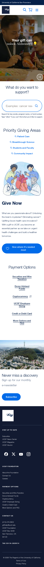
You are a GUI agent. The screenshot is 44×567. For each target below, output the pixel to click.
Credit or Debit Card (22, 313)
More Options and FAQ (22, 321)
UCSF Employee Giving (22, 304)
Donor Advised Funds (22, 287)
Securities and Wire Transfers (22, 277)
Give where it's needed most (23, 248)
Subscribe (11, 396)
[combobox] (19, 106)
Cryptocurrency (20, 296)
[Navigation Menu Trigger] (37, 10)
